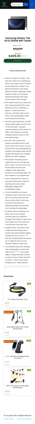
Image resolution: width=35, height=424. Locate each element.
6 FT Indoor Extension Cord (17, 299)
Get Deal (17, 61)
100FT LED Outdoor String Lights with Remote (17, 387)
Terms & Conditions (24, 419)
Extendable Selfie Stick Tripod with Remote (17, 328)
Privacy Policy (9, 419)
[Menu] (32, 4)
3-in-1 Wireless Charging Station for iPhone (17, 357)
